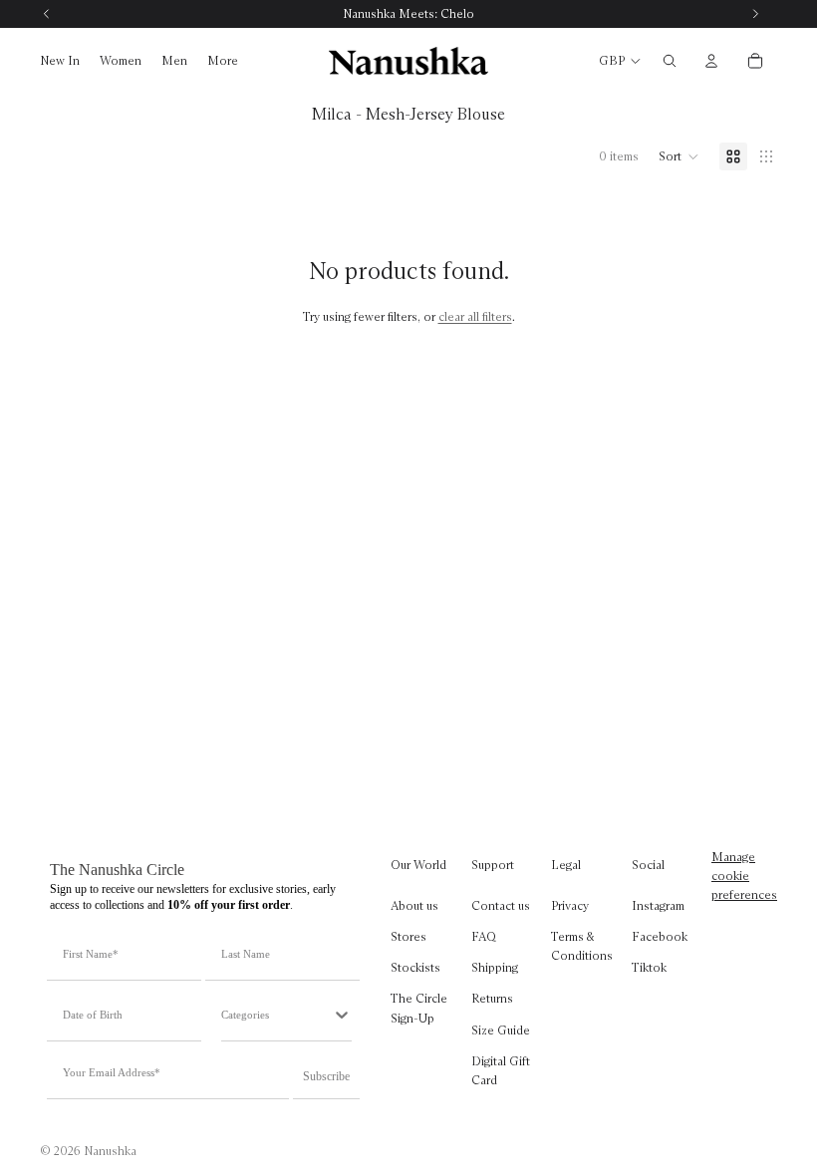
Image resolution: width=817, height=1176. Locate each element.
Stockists (415, 967)
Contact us (500, 905)
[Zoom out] (766, 156)
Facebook (659, 936)
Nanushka (110, 1150)
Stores (408, 936)
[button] (679, 156)
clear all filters (475, 316)
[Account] (711, 61)
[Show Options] (342, 1014)
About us (414, 905)
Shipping (494, 967)
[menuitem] (222, 61)
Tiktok (649, 967)
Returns (492, 998)
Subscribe (326, 1076)
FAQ (483, 936)
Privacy (570, 905)
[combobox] (276, 1014)
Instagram (658, 905)
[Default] (733, 156)
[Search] (669, 61)
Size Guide (500, 1029)
